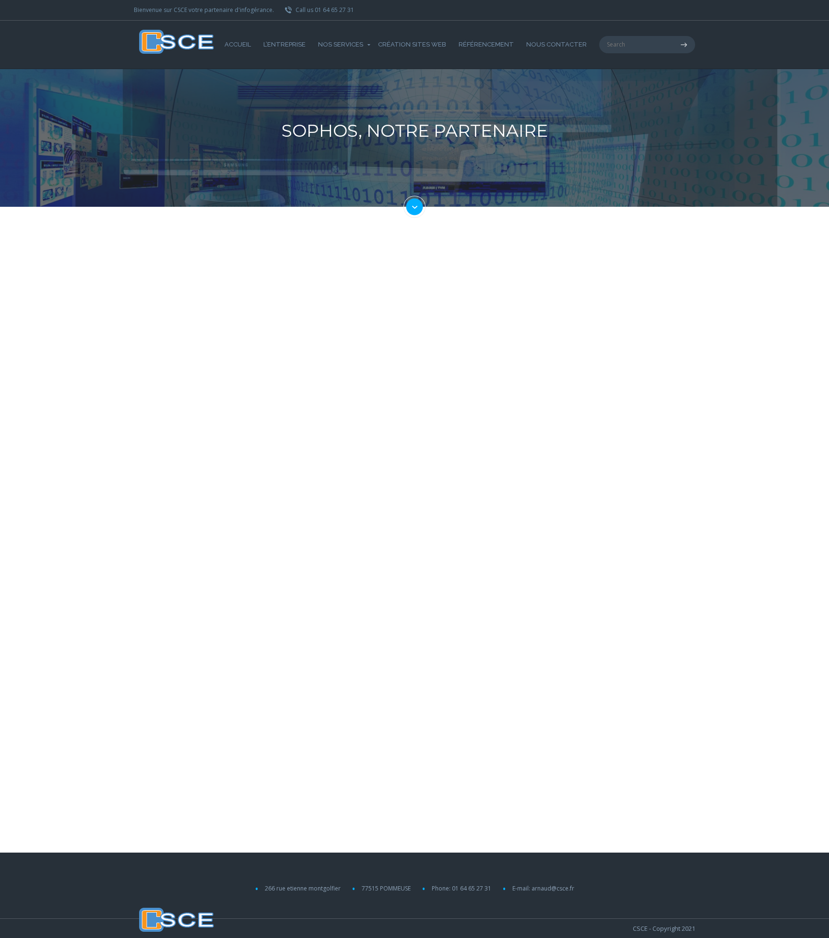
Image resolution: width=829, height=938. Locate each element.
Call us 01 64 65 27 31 (324, 10)
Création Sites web (412, 44)
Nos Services (340, 44)
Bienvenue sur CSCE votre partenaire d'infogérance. (204, 10)
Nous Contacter (556, 44)
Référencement (486, 44)
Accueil (238, 44)
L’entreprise (284, 44)
